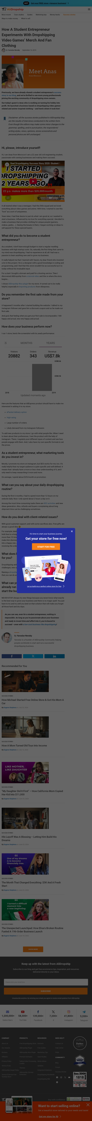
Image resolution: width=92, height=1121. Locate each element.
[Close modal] (72, 531)
